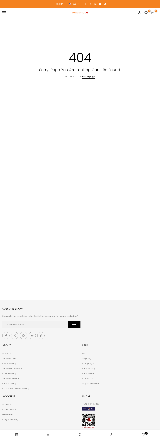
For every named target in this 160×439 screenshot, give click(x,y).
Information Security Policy (15, 388)
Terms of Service (10, 378)
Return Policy (88, 368)
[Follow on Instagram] (95, 3)
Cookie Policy (9, 373)
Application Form (91, 383)
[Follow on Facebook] (86, 3)
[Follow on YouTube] (100, 3)
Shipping (86, 358)
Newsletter (7, 414)
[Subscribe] (74, 324)
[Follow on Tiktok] (105, 3)
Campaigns (88, 363)
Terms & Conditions (12, 368)
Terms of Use (9, 358)
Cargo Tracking (10, 419)
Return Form (88, 373)
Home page (88, 76)
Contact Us (87, 378)
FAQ (84, 353)
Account (6, 404)
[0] (146, 12)
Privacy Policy (9, 363)
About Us (6, 353)
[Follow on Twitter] (90, 3)
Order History (9, 409)
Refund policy (9, 383)
